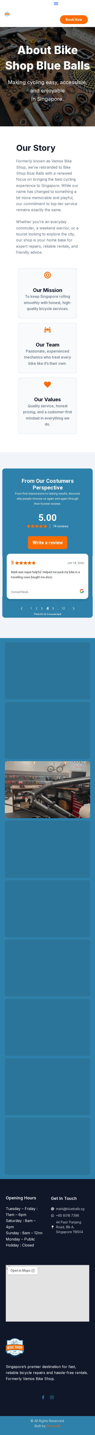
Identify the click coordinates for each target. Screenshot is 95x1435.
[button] (56, 3)
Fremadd (53, 1426)
